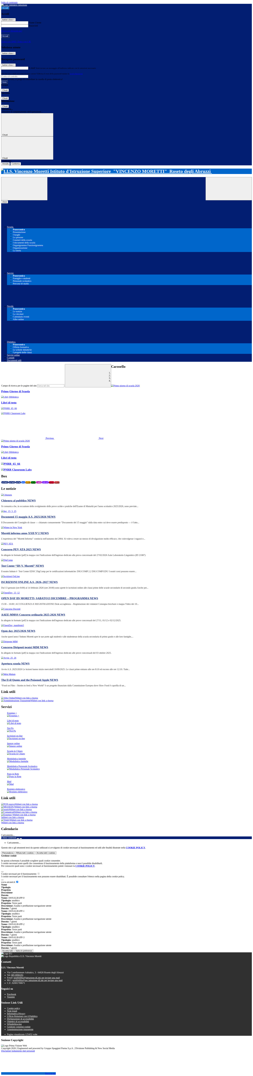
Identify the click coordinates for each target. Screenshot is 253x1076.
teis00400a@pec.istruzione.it (38, 980)
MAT (51, 482)
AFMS (11, 482)
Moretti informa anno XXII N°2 (25, 533)
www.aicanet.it (8, 882)
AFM (18, 482)
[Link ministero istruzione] (14, 5)
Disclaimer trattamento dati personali (18, 1051)
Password (33, 25)
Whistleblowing (14, 1024)
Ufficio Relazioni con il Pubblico (22, 1016)
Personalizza (7, 853)
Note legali (12, 1011)
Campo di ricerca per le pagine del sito (19, 385)
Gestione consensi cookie (18, 1027)
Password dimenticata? (11, 31)
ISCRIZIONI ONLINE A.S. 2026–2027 (29, 582)
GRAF (45, 482)
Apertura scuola (15, 663)
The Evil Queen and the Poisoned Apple (29, 679)
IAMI (57, 482)
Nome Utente (35, 22)
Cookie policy (13, 1008)
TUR (28, 482)
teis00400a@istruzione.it (37, 977)
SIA (23, 482)
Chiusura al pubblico (18, 500)
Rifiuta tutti (25, 853)
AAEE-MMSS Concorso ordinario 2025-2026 (33, 614)
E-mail (32, 68)
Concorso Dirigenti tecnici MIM (24, 647)
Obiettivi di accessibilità (18, 1021)
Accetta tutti (46, 853)
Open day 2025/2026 (18, 630)
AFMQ (4, 482)
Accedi (5, 8)
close (4, 202)
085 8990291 (17, 975)
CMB (39, 482)
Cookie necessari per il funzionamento (19, 874)
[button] (27, 438)
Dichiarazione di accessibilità (20, 1019)
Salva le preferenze (24, 951)
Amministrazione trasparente (20, 1029)
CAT (33, 482)
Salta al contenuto (9, 2)
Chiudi (5, 90)
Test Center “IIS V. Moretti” (22, 565)
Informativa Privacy (16, 1013)
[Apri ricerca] (229, 188)
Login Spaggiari (76, 74)
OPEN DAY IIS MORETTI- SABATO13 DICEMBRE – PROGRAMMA (49, 598)
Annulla (5, 164)
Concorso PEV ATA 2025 (21, 549)
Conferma (16, 164)
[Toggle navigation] (24, 188)
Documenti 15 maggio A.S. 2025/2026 (28, 516)
